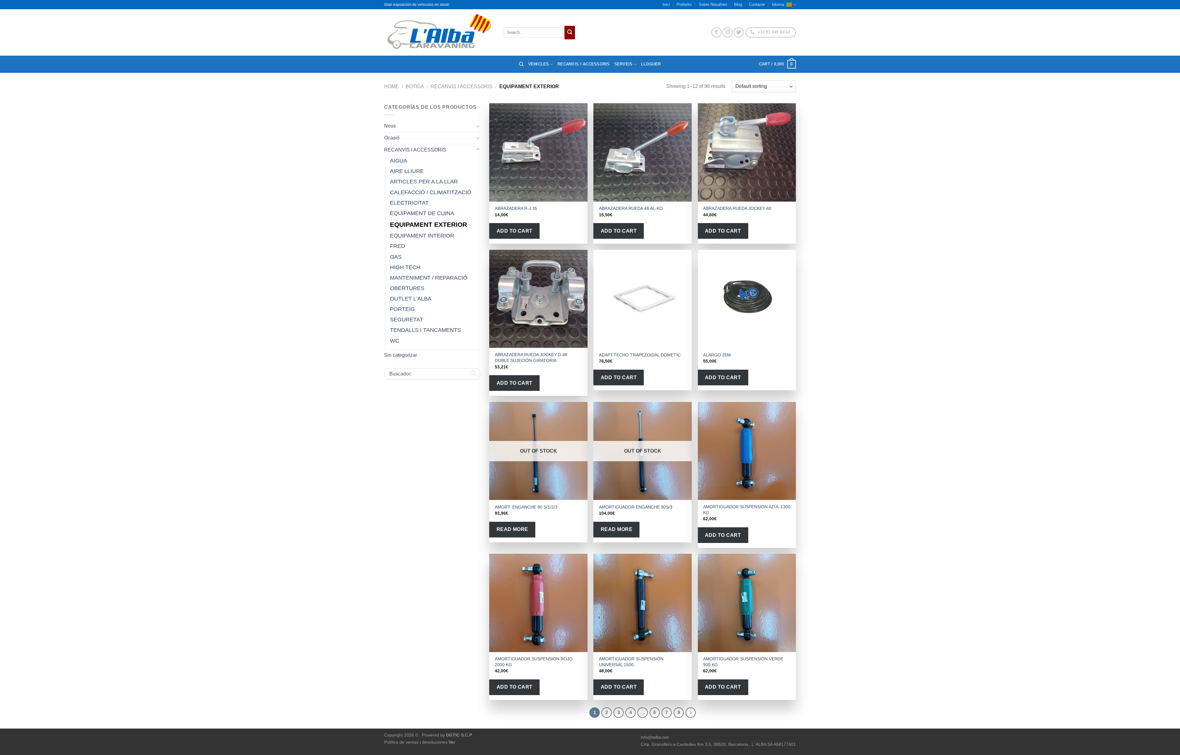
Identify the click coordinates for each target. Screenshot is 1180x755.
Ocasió (391, 137)
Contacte (757, 4)
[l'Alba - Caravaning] (439, 32)
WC (394, 341)
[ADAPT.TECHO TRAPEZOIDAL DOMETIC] (642, 299)
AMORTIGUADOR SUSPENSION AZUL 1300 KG (746, 509)
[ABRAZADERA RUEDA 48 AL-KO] (642, 152)
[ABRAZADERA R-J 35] (538, 152)
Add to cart (515, 231)
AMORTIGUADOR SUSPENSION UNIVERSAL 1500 (631, 661)
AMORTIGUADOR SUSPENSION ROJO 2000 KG (533, 661)
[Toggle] (477, 126)
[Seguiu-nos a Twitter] (739, 32)
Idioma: (779, 4)
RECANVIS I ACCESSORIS (462, 86)
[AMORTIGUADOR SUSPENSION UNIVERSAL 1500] (642, 603)
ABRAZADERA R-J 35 (516, 208)
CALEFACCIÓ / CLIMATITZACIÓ (430, 192)
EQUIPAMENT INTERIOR (422, 236)
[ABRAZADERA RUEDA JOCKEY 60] (747, 152)
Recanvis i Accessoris (583, 64)
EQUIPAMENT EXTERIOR (428, 224)
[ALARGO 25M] (747, 299)
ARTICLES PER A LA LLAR (424, 182)
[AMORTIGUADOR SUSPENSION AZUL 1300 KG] (747, 451)
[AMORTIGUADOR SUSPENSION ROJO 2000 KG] (538, 603)
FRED (397, 246)
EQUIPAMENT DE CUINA (422, 213)
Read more (512, 529)
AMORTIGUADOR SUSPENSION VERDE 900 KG (743, 661)
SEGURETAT (406, 320)
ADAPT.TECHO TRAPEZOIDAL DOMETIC (640, 354)
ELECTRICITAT (409, 203)
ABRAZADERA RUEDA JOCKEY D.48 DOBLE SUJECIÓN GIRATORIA (531, 357)
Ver (452, 742)
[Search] (521, 64)
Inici (666, 4)
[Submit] (569, 32)
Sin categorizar (400, 355)
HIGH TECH (405, 267)
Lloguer (651, 64)
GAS (396, 257)
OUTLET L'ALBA (410, 299)
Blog (738, 4)
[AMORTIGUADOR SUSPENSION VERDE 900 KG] (747, 603)
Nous (390, 125)
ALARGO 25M (717, 354)
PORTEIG (402, 309)
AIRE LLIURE (407, 171)
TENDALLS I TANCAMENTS (425, 330)
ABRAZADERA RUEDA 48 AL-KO (631, 208)
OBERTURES (407, 288)
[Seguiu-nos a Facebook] (716, 32)
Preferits (684, 4)
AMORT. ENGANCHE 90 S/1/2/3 (526, 507)
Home (391, 86)
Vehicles (538, 64)
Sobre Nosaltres (713, 4)
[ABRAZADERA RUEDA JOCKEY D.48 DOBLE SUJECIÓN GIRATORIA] (538, 299)
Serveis (623, 64)
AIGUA (398, 161)
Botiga (415, 86)
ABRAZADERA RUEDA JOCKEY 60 (737, 208)
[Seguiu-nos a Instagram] (727, 32)
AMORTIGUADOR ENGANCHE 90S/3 (635, 507)
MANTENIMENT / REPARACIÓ (428, 278)
